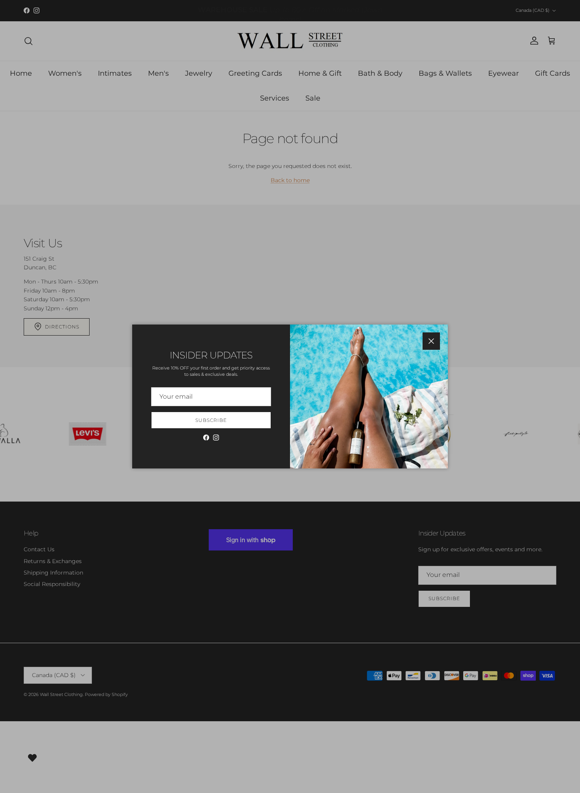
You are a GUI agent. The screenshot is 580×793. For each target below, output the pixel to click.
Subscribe (211, 420)
